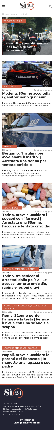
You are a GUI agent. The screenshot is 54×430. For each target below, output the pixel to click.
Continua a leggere (43, 90)
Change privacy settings (27, 422)
